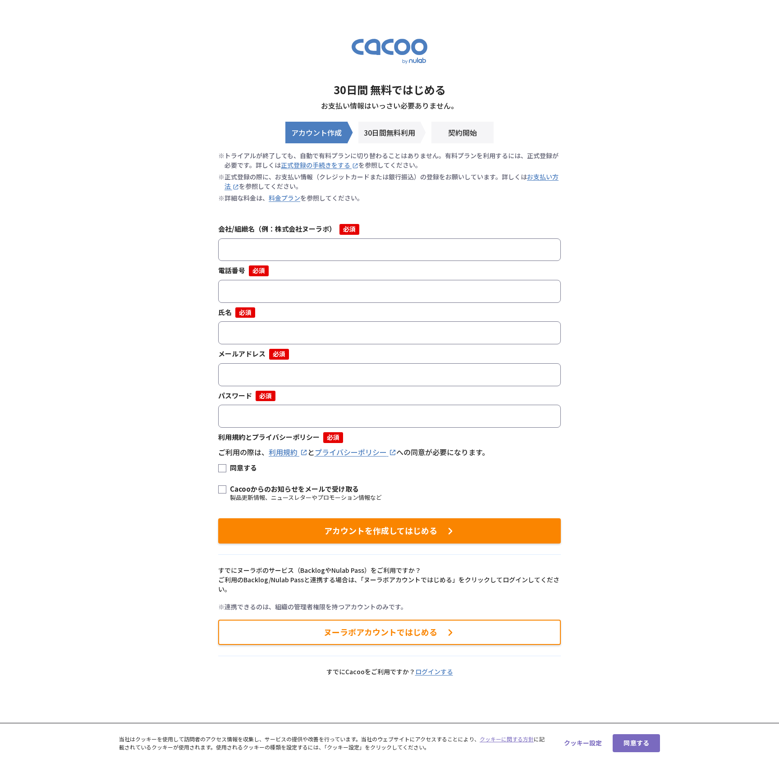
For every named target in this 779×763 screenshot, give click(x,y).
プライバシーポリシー (351, 452)
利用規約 (283, 452)
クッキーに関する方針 (507, 739)
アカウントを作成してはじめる (380, 530)
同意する (243, 467)
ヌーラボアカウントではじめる (380, 632)
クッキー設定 (583, 742)
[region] (389, 743)
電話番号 (241, 270)
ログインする (434, 671)
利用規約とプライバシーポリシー (278, 437)
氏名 (235, 312)
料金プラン (284, 197)
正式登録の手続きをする (315, 164)
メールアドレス (251, 353)
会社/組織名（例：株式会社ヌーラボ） (287, 228)
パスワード (245, 395)
